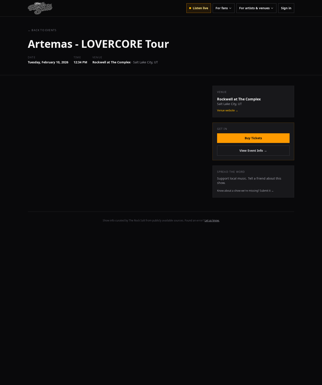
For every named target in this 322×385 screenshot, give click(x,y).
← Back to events (42, 30)
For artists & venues (254, 8)
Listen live (200, 8)
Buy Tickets (253, 138)
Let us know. (212, 220)
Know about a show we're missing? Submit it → (245, 190)
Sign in (286, 8)
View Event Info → (253, 150)
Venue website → (227, 110)
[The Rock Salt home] (40, 8)
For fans (222, 8)
